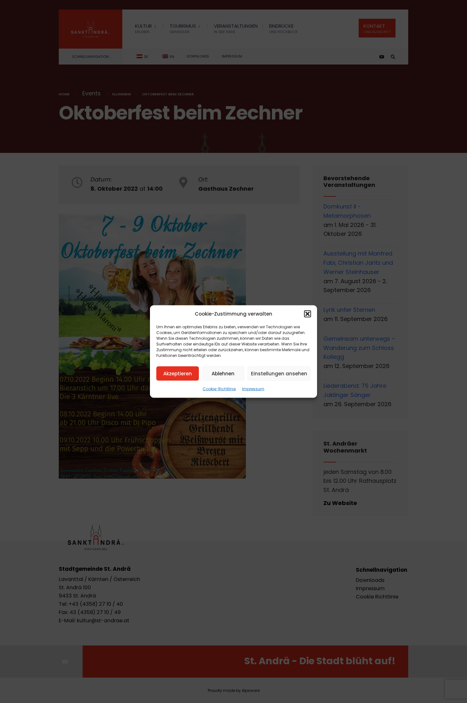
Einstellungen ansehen (279, 373)
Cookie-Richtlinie (219, 389)
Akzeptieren (177, 373)
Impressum (253, 389)
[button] (307, 314)
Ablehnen (223, 373)
